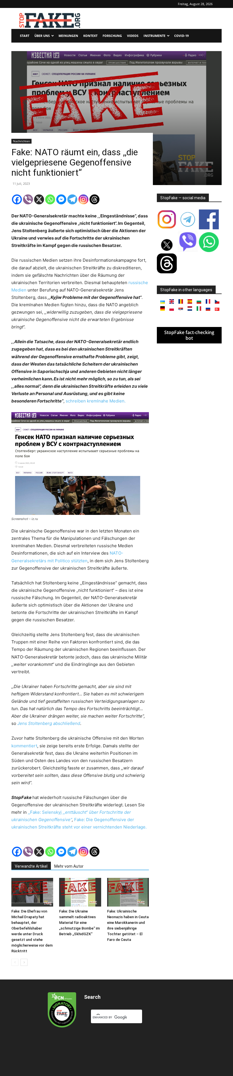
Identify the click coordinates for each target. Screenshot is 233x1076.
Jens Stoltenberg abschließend (48, 723)
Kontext (90, 35)
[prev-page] (14, 962)
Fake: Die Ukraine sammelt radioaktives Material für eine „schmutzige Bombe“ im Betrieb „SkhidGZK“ (79, 922)
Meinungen (68, 35)
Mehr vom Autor (69, 866)
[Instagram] (83, 199)
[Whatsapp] (50, 199)
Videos (132, 35)
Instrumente (154, 35)
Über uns (42, 35)
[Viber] (28, 199)
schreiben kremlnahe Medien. (96, 401)
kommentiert (24, 745)
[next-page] (24, 962)
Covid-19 (181, 35)
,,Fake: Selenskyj (45, 812)
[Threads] (94, 199)
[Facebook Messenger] (61, 199)
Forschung (112, 35)
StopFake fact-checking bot (189, 335)
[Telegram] (72, 199)
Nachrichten (21, 141)
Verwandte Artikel (31, 866)
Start (24, 35)
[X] (39, 199)
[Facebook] (17, 199)
